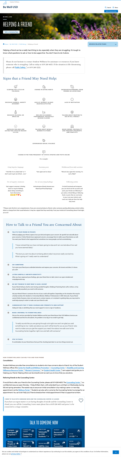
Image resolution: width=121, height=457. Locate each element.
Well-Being (22, 44)
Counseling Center (58, 368)
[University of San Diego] (5, 2)
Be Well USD (13, 44)
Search (109, 7)
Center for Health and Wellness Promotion (33, 368)
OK (116, 452)
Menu (116, 7)
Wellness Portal (23, 390)
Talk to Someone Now (111, 11)
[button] (103, 44)
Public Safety (20, 67)
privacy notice (15, 454)
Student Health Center (52, 370)
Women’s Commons (32, 370)
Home (6, 44)
